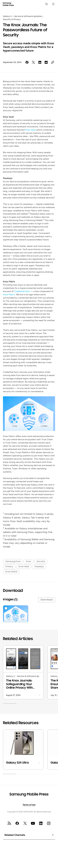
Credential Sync (22, 291)
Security (41, 561)
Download (47, 600)
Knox (28, 561)
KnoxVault (30, 130)
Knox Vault (23, 566)
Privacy (9, 566)
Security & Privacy (12, 19)
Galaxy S (7, 16)
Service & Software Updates (28, 16)
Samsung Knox (13, 561)
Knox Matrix (9, 294)
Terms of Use (29, 805)
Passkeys (39, 566)
